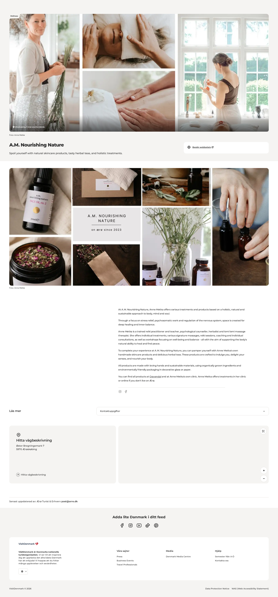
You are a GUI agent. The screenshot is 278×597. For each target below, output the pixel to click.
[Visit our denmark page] (122, 525)
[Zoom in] (263, 470)
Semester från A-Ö (224, 556)
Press (119, 556)
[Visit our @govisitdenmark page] (147, 525)
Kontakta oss (221, 560)
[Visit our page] (130, 525)
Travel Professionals (127, 564)
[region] (193, 454)
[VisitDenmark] (28, 543)
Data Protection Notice (217, 588)
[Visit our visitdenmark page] (139, 525)
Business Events (125, 560)
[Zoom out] (263, 478)
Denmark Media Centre (178, 556)
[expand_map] (263, 431)
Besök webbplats (201, 147)
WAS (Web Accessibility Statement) (250, 588)
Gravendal (155, 376)
